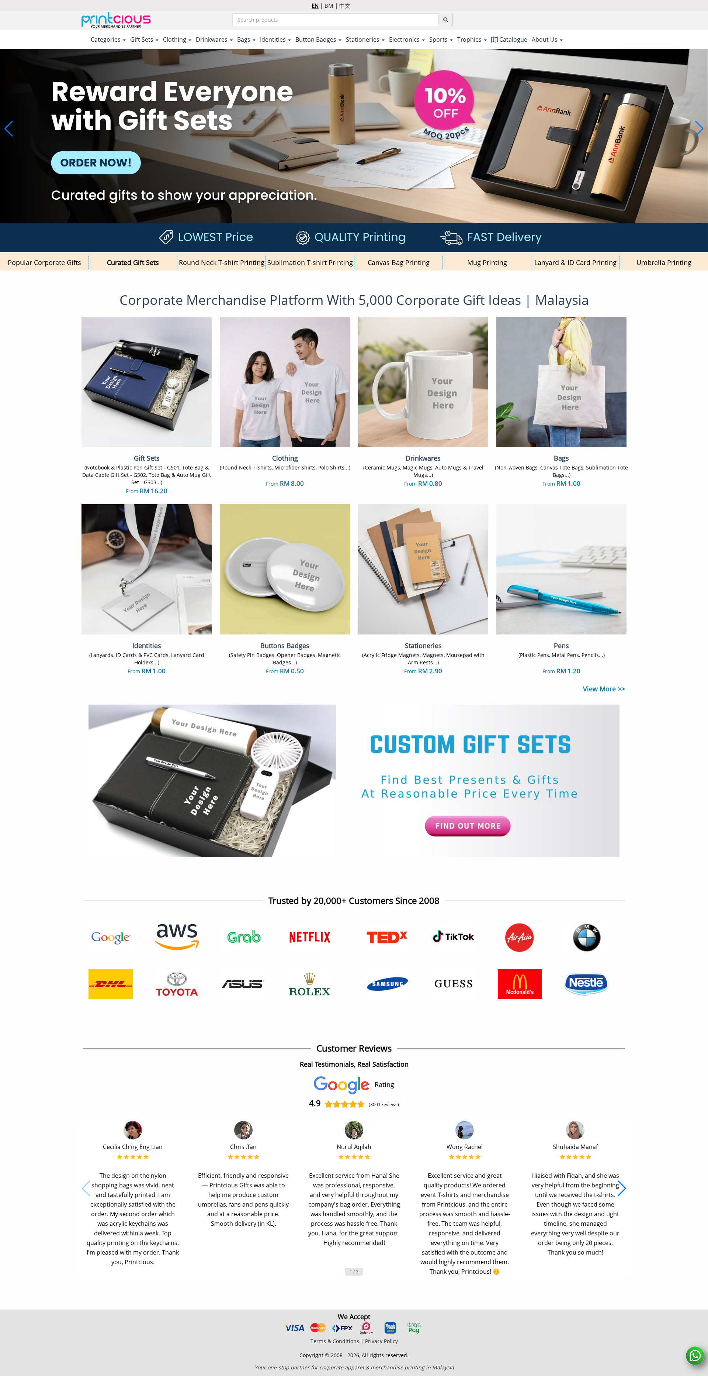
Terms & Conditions (334, 1341)
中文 (344, 5)
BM (328, 5)
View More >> (604, 688)
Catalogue (512, 39)
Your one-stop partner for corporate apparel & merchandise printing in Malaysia (354, 1367)
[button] (9, 129)
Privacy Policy (381, 1341)
